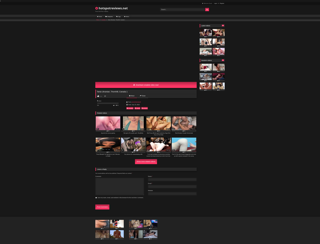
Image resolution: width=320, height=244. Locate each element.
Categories (110, 16)
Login (215, 3)
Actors (127, 16)
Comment (98, 176)
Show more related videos (146, 161)
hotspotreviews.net (113, 8)
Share (144, 96)
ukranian (145, 108)
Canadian (103, 19)
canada (138, 108)
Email (150, 183)
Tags (119, 16)
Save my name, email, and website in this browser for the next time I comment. (120, 197)
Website (150, 190)
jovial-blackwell (136, 102)
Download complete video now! (147, 85)
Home (100, 16)
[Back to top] (315, 239)
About (132, 96)
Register (222, 3)
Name (150, 176)
